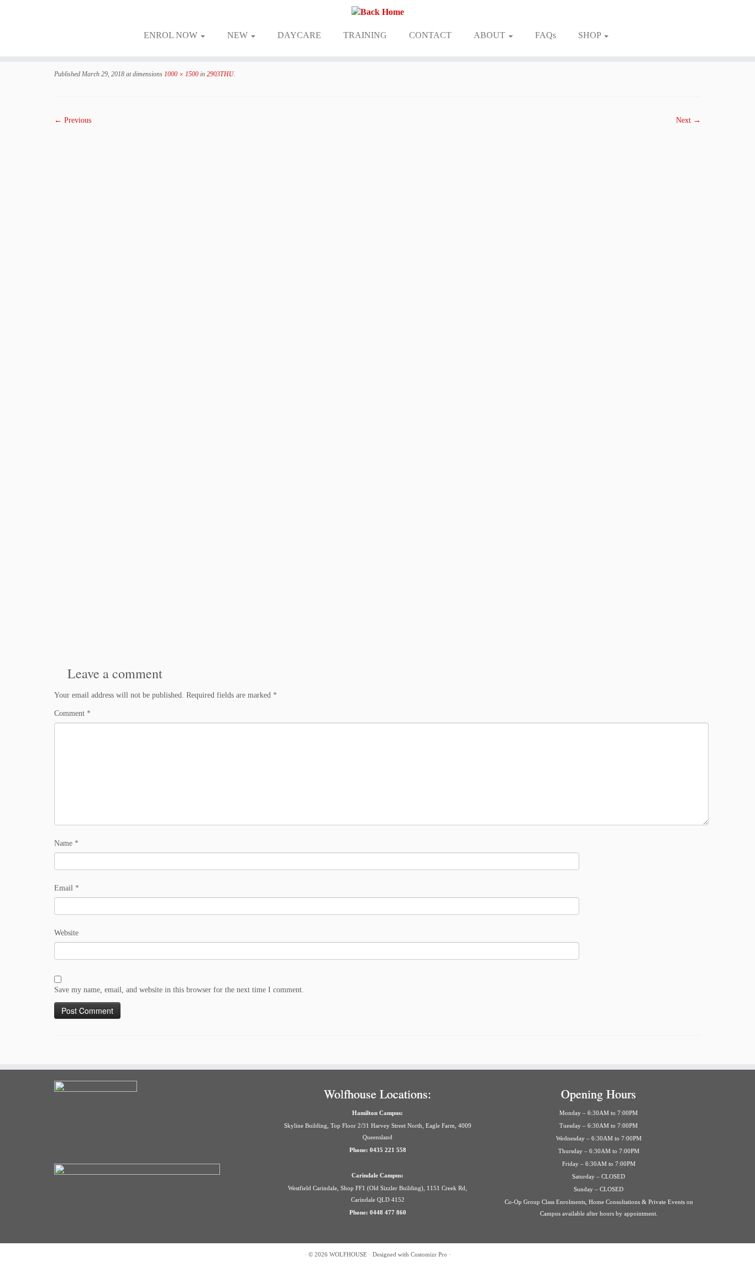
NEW (238, 35)
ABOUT (490, 35)
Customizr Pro (429, 1254)
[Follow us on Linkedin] (130, 1255)
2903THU (219, 74)
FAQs (545, 35)
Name (66, 843)
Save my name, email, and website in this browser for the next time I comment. (179, 990)
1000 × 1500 (180, 74)
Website (66, 933)
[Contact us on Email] (116, 1255)
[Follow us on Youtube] (144, 1255)
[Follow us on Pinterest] (102, 1255)
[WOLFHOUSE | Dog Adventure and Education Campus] (377, 12)
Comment (72, 713)
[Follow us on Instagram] (75, 1255)
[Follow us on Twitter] (89, 1255)
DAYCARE (299, 35)
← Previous (72, 120)
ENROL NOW (172, 35)
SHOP (590, 35)
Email (66, 888)
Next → (688, 120)
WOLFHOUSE (348, 1254)
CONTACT (430, 35)
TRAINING (365, 35)
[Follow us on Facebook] (61, 1255)
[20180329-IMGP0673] (377, 391)
